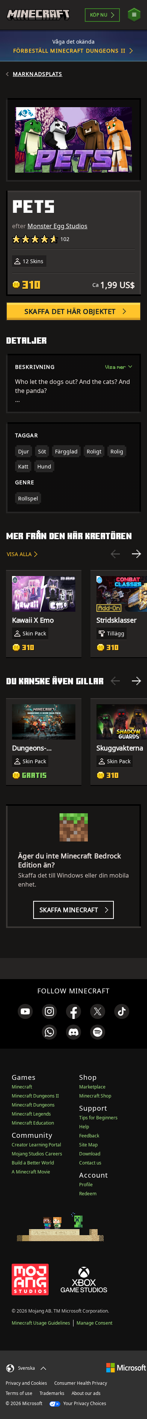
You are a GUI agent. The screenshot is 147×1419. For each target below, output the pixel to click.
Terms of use (19, 1393)
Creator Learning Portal (36, 1145)
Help (84, 1126)
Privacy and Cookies (26, 1383)
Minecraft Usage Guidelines (41, 1323)
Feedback (89, 1135)
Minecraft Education (33, 1123)
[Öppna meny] (134, 15)
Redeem (87, 1193)
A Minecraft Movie (31, 1172)
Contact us (90, 1163)
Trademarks (52, 1393)
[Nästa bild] (136, 553)
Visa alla (19, 554)
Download (89, 1154)
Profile (86, 1184)
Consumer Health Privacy (80, 1383)
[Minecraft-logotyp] (38, 14)
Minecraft (22, 1087)
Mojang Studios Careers (37, 1154)
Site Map (88, 1145)
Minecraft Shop (95, 1096)
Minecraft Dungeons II (35, 1096)
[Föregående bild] (115, 553)
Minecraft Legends (31, 1114)
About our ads (86, 1393)
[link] (25, 1011)
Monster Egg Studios (57, 226)
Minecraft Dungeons (33, 1105)
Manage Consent (94, 1323)
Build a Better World (33, 1163)
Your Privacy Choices (84, 1403)
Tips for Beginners (98, 1117)
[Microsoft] (126, 1367)
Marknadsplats (38, 74)
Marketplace (92, 1087)
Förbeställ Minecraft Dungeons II (69, 50)
